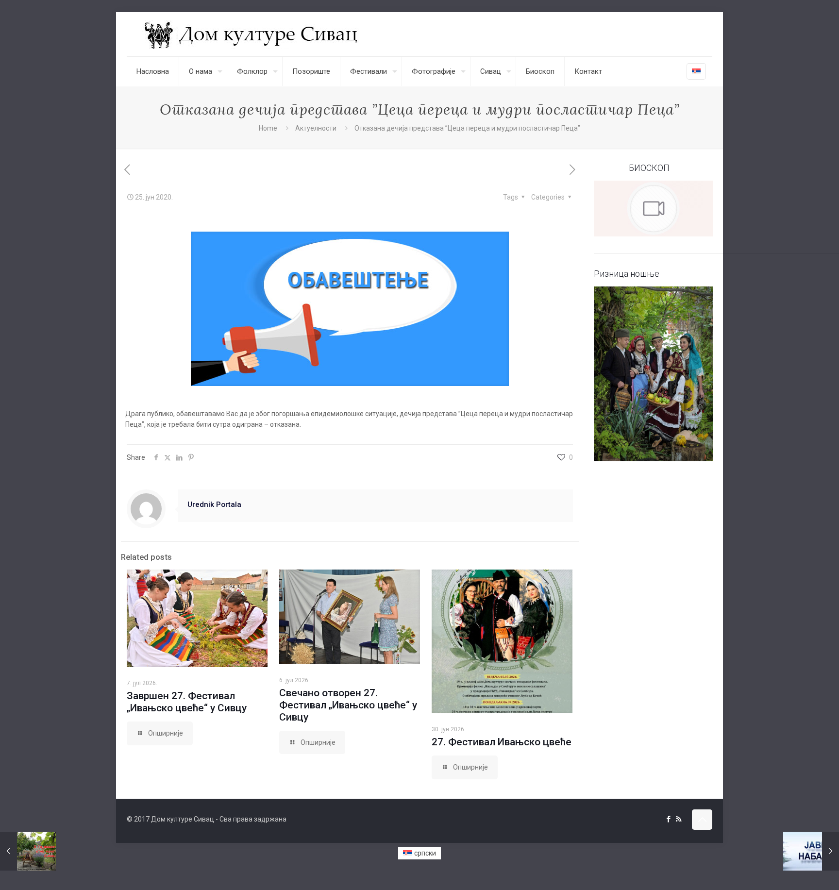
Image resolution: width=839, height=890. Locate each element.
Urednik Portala (214, 504)
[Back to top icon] (702, 819)
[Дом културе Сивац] (252, 34)
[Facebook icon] (668, 819)
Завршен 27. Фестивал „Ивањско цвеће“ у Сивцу (187, 702)
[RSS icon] (678, 819)
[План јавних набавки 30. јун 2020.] (811, 851)
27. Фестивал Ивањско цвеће (501, 742)
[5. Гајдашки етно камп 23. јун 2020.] (28, 851)
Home (268, 128)
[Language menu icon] (696, 71)
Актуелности (315, 128)
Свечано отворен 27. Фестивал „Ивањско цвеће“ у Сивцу (348, 705)
